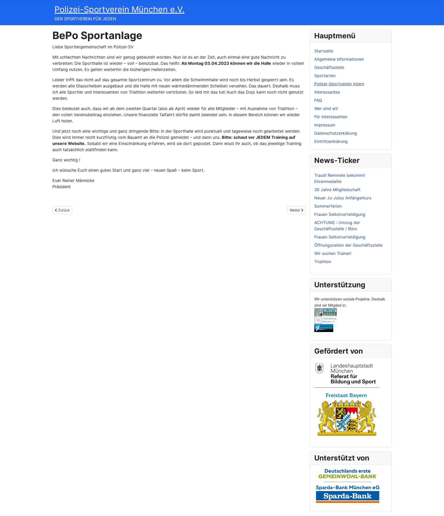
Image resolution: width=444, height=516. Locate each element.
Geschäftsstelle (329, 67)
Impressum (324, 124)
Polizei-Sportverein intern (339, 83)
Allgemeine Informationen (339, 59)
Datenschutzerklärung (335, 133)
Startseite (323, 50)
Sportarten (325, 75)
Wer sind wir (326, 108)
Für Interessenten (330, 116)
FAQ (318, 100)
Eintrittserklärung (331, 141)
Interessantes (327, 92)
